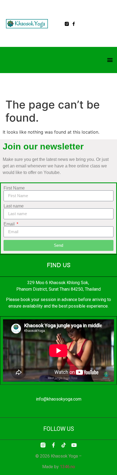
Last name (14, 206)
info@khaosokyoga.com (58, 399)
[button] (109, 59)
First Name (14, 188)
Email (10, 224)
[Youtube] (74, 445)
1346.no (67, 466)
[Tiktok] (63, 445)
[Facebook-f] (74, 24)
